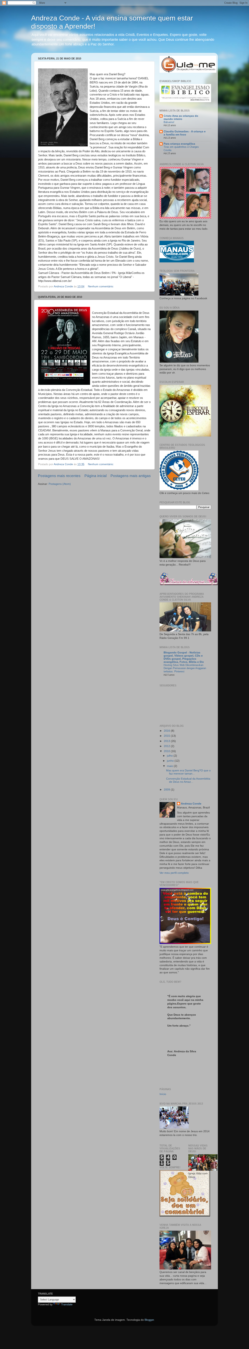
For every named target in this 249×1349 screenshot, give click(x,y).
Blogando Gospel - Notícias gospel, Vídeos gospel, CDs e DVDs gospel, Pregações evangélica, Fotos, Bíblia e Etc (184, 657)
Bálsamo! (169, 122)
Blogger (149, 1319)
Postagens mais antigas (130, 476)
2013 (167, 741)
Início (163, 1094)
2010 (167, 751)
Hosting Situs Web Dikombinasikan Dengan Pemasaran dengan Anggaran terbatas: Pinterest (185, 668)
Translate (67, 1304)
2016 (167, 730)
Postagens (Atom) (60, 483)
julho (170, 755)
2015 (167, 735)
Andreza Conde (191, 803)
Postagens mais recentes (59, 476)
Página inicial (95, 476)
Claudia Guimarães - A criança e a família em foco (185, 133)
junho (170, 760)
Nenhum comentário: (101, 286)
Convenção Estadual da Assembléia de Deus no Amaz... (188, 780)
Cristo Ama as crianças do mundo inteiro (181, 117)
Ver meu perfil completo (174, 872)
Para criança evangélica (179, 143)
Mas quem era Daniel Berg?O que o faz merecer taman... (188, 772)
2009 (167, 789)
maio (170, 766)
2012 (167, 746)
